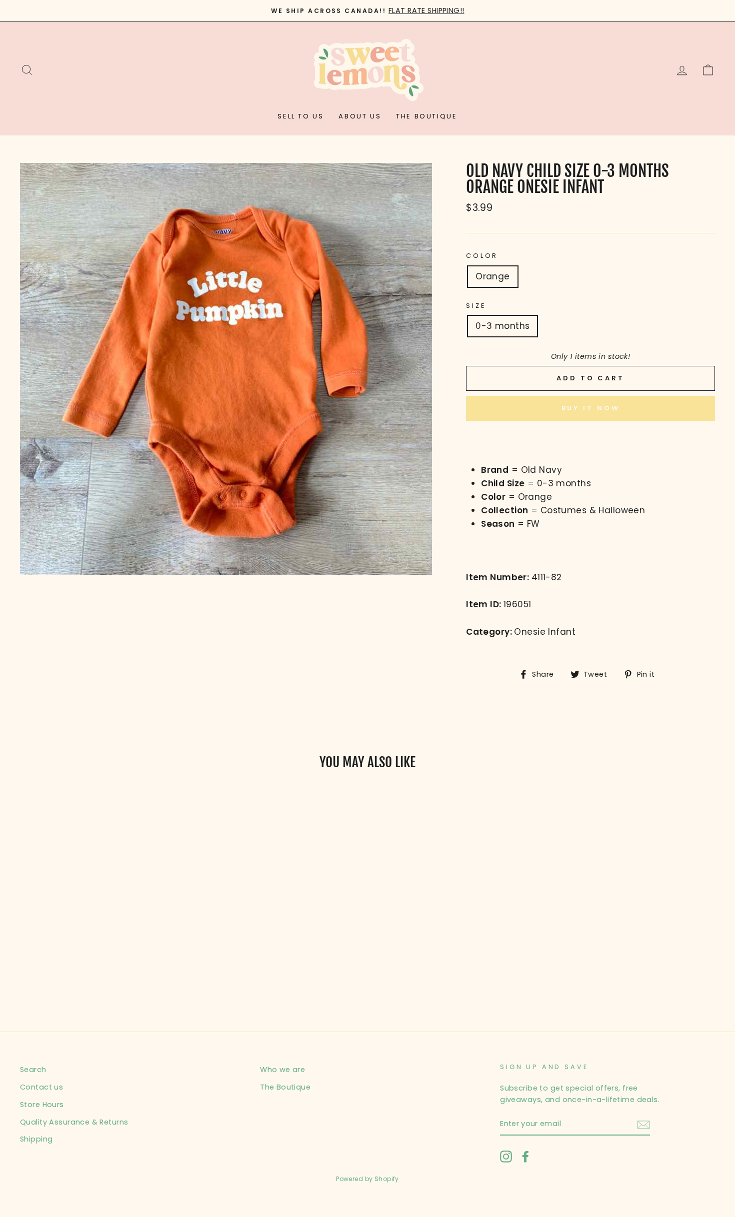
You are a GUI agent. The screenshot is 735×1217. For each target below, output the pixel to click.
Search (33, 1070)
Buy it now (591, 408)
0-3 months (503, 326)
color (482, 255)
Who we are (282, 1070)
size (476, 305)
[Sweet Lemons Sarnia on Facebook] (526, 1157)
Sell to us (301, 116)
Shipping (36, 1139)
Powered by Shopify (367, 1179)
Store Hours (42, 1105)
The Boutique (426, 116)
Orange (493, 276)
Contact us (41, 1087)
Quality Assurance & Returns (74, 1122)
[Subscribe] (643, 1124)
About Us (359, 116)
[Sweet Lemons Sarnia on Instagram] (506, 1157)
